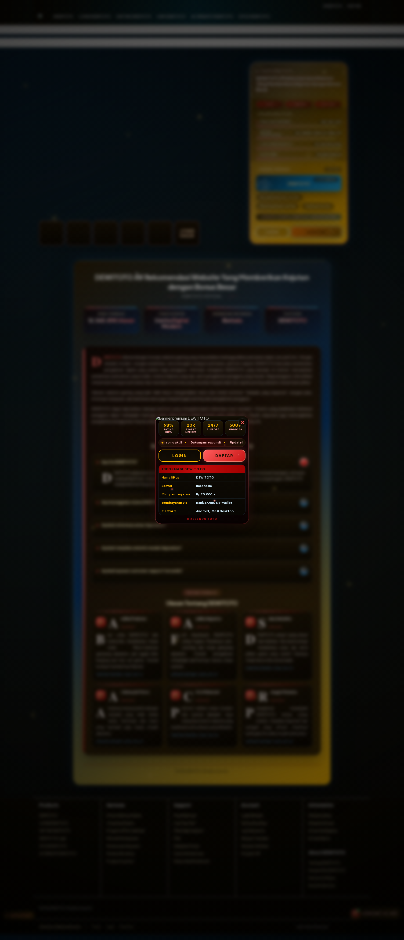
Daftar (224, 455)
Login (179, 455)
